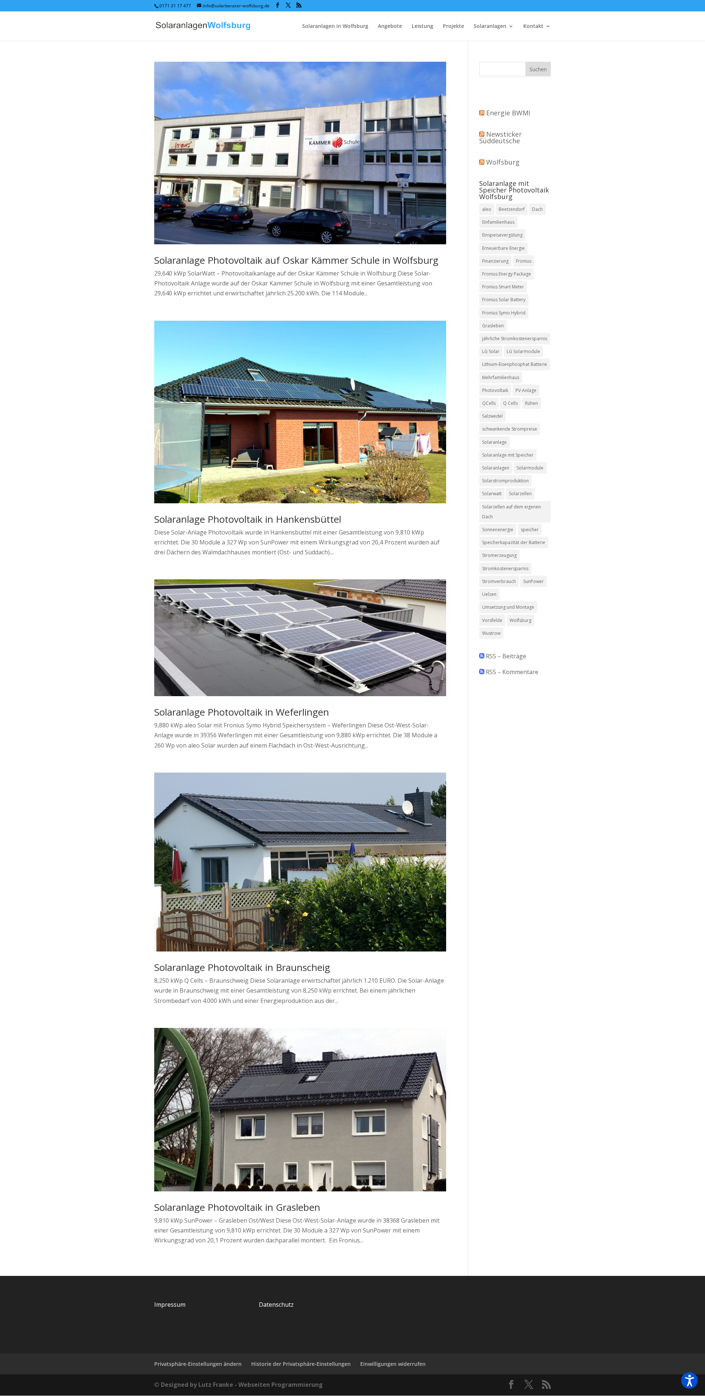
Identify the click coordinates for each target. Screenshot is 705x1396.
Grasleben (493, 326)
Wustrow (491, 633)
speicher (530, 529)
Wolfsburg (503, 162)
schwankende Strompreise (509, 429)
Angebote (390, 26)
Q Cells (510, 403)
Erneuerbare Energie (503, 248)
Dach (537, 209)
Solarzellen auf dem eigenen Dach (511, 512)
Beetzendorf (512, 209)
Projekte (453, 26)
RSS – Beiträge (505, 656)
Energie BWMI (508, 112)
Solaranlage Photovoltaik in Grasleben (237, 1207)
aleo (486, 209)
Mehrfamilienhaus (500, 377)
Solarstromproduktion (505, 481)
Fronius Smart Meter (503, 287)
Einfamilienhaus (498, 222)
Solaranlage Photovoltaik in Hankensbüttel (247, 519)
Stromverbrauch (499, 581)
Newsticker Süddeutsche (500, 137)
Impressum (169, 1304)
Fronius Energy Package (506, 274)
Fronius (523, 261)
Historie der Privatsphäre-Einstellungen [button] (301, 1363)
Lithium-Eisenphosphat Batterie (514, 364)
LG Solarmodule (523, 351)
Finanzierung (495, 261)
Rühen (531, 403)
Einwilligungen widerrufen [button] (393, 1363)
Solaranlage (494, 442)
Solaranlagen (490, 26)
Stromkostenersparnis (505, 568)
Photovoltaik (495, 390)
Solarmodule (530, 468)
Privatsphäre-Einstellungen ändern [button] (198, 1363)
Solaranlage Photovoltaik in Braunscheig (242, 967)
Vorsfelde (492, 620)
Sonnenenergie (497, 529)
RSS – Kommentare (511, 672)
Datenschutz (276, 1304)
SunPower (533, 581)
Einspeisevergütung (502, 235)
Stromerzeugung (499, 555)
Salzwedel (492, 416)
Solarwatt (492, 493)
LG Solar (490, 351)
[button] (689, 1380)
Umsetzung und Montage (508, 607)
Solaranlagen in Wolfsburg (335, 26)
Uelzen (489, 594)
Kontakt (533, 26)
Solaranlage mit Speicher (508, 455)
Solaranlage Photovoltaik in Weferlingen (241, 712)
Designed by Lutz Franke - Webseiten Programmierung (242, 1385)
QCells (489, 403)
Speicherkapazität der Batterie (513, 542)
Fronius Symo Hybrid (503, 313)
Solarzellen (520, 493)
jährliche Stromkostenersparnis (514, 338)
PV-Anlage (526, 390)
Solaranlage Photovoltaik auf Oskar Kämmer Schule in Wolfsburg (296, 260)
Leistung (422, 26)
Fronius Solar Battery (503, 299)
